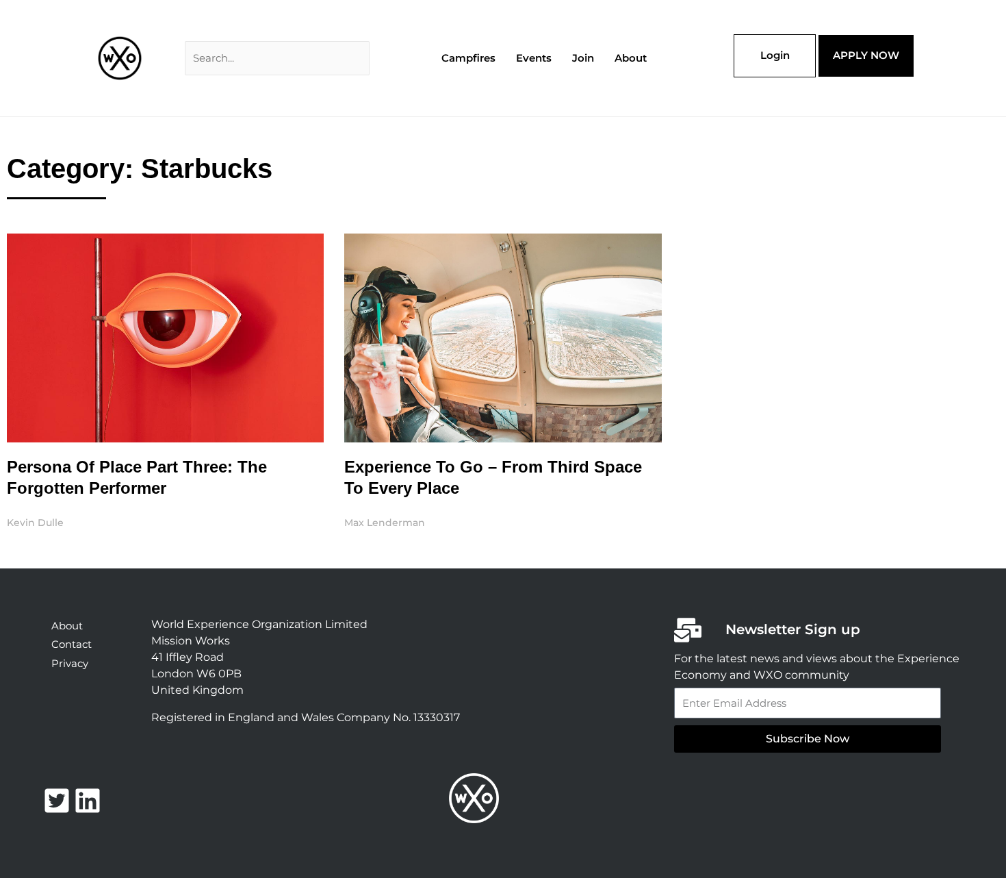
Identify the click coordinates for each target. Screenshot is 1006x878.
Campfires (468, 57)
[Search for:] (277, 58)
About (631, 57)
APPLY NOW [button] (866, 55)
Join (583, 57)
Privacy (69, 663)
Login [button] (775, 55)
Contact (71, 644)
